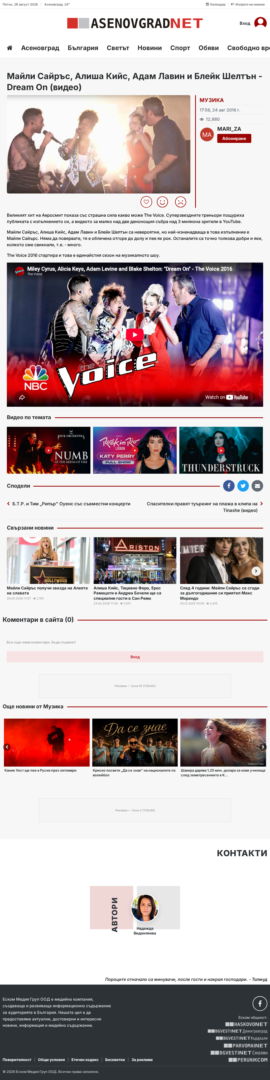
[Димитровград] (237, 1031)
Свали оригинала (25, 101)
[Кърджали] (241, 1038)
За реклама (142, 1059)
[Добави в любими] (147, 202)
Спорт (180, 48)
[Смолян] (239, 1053)
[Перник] (248, 1060)
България (83, 48)
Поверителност (17, 1059)
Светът (118, 48)
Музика (212, 100)
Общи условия (51, 1059)
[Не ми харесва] (182, 202)
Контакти (242, 853)
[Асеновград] (135, 23)
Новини (150, 48)
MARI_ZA (229, 129)
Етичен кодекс (85, 1059)
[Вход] (260, 23)
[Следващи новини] (256, 571)
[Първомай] (245, 1046)
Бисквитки (115, 1059)
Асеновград (40, 48)
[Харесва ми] (164, 202)
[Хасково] (246, 1024)
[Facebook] (260, 1003)
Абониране (234, 138)
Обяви (209, 48)
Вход (245, 23)
